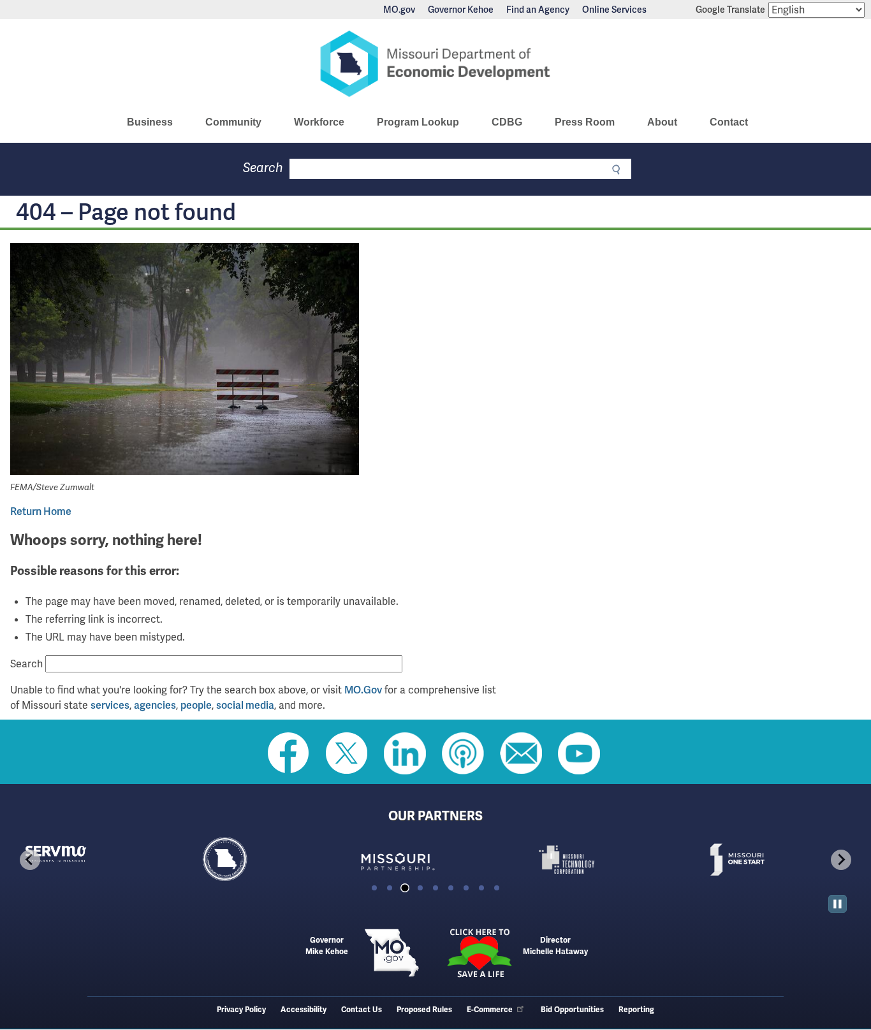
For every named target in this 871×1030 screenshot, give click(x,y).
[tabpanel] (95, 859)
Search (263, 168)
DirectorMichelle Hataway (555, 946)
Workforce (319, 122)
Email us (521, 753)
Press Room (585, 122)
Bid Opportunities (572, 1010)
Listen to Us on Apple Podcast (463, 753)
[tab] (374, 887)
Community (233, 122)
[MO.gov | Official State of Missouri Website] (391, 952)
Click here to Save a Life (479, 952)
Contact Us (361, 1010)
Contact (729, 122)
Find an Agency (537, 9)
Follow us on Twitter (347, 753)
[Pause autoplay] (837, 904)
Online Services (614, 9)
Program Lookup (418, 122)
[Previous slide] (30, 860)
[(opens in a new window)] (184, 361)
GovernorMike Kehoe (326, 946)
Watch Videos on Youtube (579, 753)
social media (245, 705)
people (196, 705)
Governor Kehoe (461, 9)
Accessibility (303, 1010)
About (662, 122)
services (110, 705)
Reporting (636, 1010)
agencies (155, 705)
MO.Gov (363, 690)
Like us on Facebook (289, 753)
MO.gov (399, 9)
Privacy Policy (241, 1010)
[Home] (435, 63)
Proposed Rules (424, 1010)
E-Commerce (490, 1010)
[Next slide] (841, 860)
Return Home (40, 511)
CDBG (507, 122)
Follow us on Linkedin (405, 753)
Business (150, 122)
